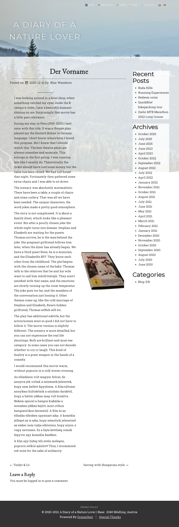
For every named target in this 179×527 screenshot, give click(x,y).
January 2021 (147, 231)
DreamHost (85, 517)
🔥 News (121, 5)
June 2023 (145, 149)
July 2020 (145, 260)
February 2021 (148, 226)
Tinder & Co (20, 465)
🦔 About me (105, 5)
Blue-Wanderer (61, 83)
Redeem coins (148, 97)
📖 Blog (133, 5)
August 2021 (146, 197)
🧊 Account (147, 5)
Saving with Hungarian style (105, 465)
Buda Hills (145, 88)
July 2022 (145, 173)
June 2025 (145, 144)
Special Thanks (110, 517)
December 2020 (148, 235)
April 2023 (145, 153)
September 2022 (149, 163)
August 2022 (147, 168)
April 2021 (145, 216)
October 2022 (147, 158)
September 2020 (149, 250)
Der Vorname (69, 71)
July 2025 (145, 139)
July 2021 (145, 202)
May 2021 (145, 211)
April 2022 (145, 177)
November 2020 (149, 240)
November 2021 (149, 187)
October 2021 (147, 192)
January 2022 (148, 182)
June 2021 (145, 206)
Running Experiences (153, 93)
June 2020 (145, 264)
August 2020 (147, 255)
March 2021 (146, 221)
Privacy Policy (89, 507)
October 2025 (147, 134)
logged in (34, 481)
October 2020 (147, 245)
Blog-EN (144, 282)
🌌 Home (90, 5)
